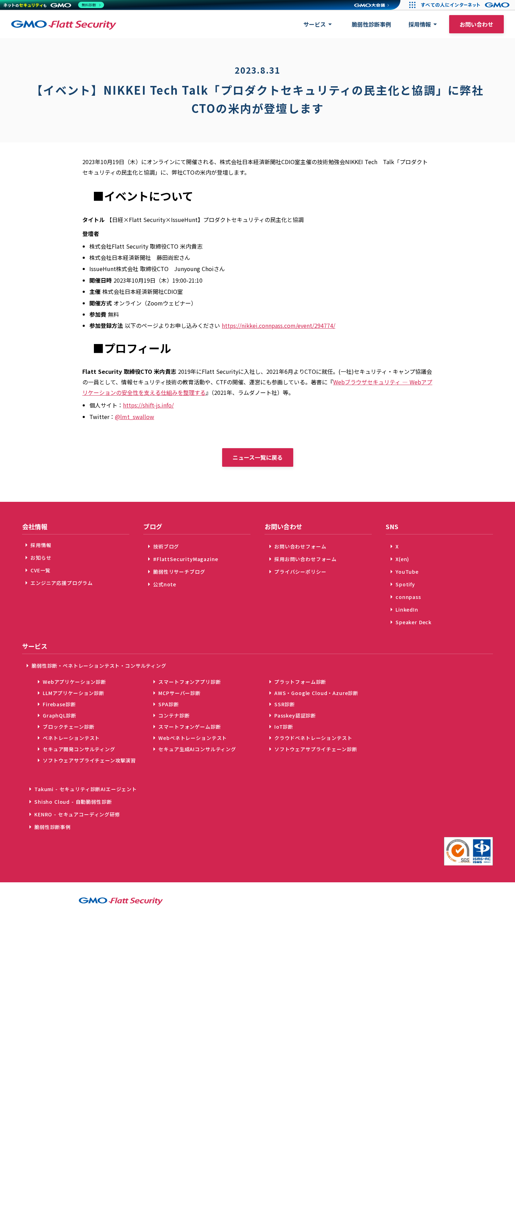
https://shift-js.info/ (148, 405)
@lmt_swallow (134, 416)
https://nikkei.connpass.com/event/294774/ (278, 325)
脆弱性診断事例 (371, 24)
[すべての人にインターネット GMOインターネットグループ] (466, 5)
